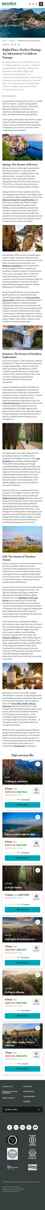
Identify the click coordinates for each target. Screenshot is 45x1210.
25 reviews (25, 957)
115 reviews (25, 904)
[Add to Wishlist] (37, 764)
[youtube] (35, 1127)
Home (4, 41)
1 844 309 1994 (37, 4)
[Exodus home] (9, 4)
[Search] (29, 4)
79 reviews (25, 853)
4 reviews (24, 1064)
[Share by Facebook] (15, 44)
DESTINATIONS (29, 1096)
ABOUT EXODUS (8, 1098)
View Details (23, 805)
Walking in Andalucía (11, 266)
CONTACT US (7, 1086)
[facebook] (9, 1127)
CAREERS (26, 1101)
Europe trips (19, 746)
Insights (12, 41)
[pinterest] (28, 1127)
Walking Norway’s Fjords (13, 498)
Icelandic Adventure (11, 403)
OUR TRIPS (27, 1086)
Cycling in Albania (10, 638)
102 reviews (25, 1010)
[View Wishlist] (33, 4)
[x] (16, 1127)
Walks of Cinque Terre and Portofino (18, 200)
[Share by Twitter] (19, 44)
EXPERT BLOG (28, 1091)
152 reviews (25, 800)
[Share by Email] (12, 44)
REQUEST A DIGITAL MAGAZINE (10, 1092)
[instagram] (22, 1127)
